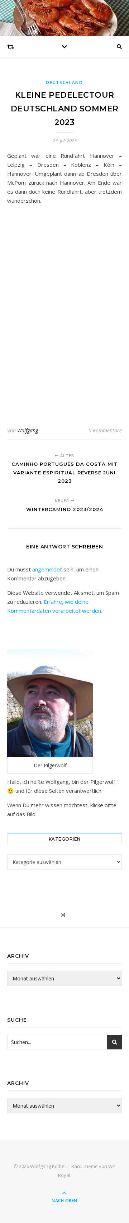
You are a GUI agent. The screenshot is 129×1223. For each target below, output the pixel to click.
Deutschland (64, 82)
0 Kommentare (105, 430)
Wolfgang (27, 430)
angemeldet (47, 569)
